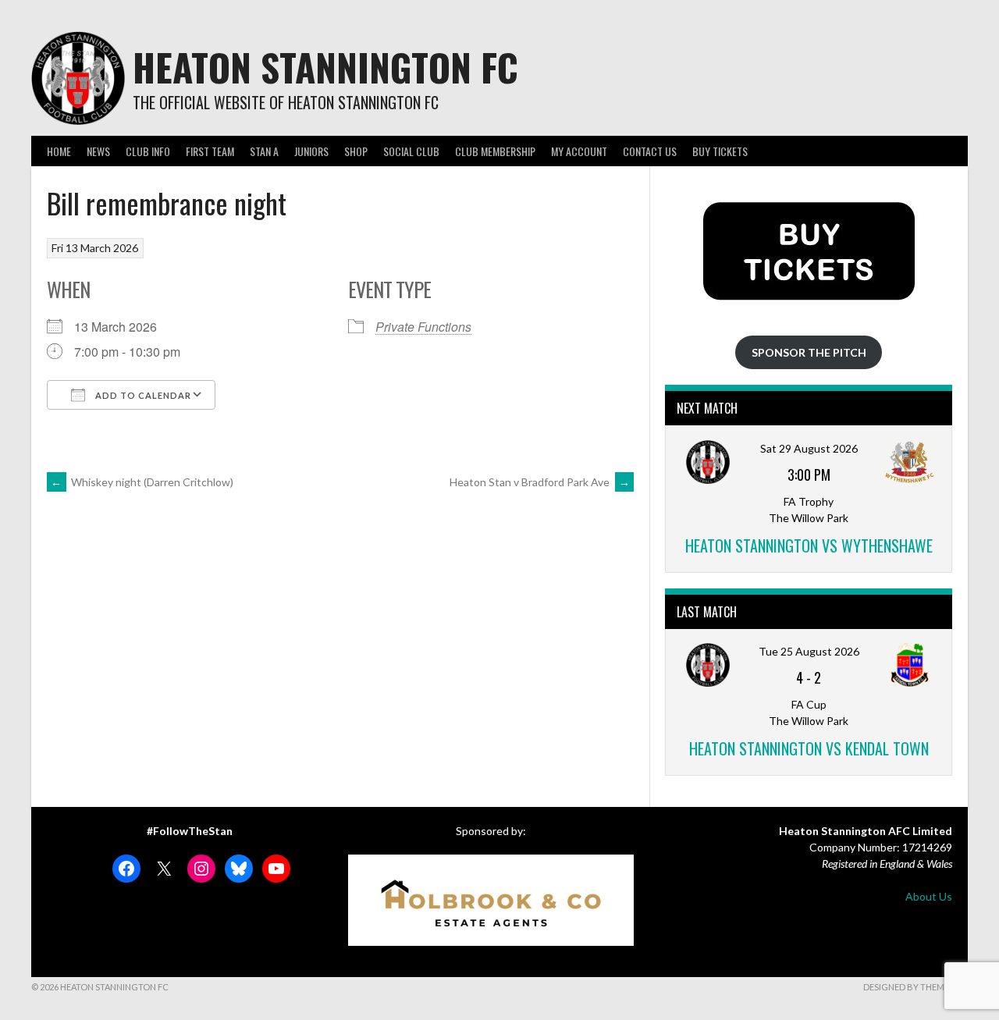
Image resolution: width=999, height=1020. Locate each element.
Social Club (411, 151)
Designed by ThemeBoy (915, 987)
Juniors (311, 151)
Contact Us (650, 151)
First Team (210, 151)
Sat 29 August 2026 (809, 448)
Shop (356, 151)
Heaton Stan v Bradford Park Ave (540, 482)
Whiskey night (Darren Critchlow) (142, 482)
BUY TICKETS (720, 151)
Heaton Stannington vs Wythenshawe (809, 545)
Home (59, 151)
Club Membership (495, 151)
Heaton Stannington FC (325, 66)
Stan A (264, 151)
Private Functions (423, 327)
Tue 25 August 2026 (809, 651)
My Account (579, 151)
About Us (928, 896)
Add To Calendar (142, 395)
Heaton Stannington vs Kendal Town (809, 748)
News (98, 151)
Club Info (148, 151)
